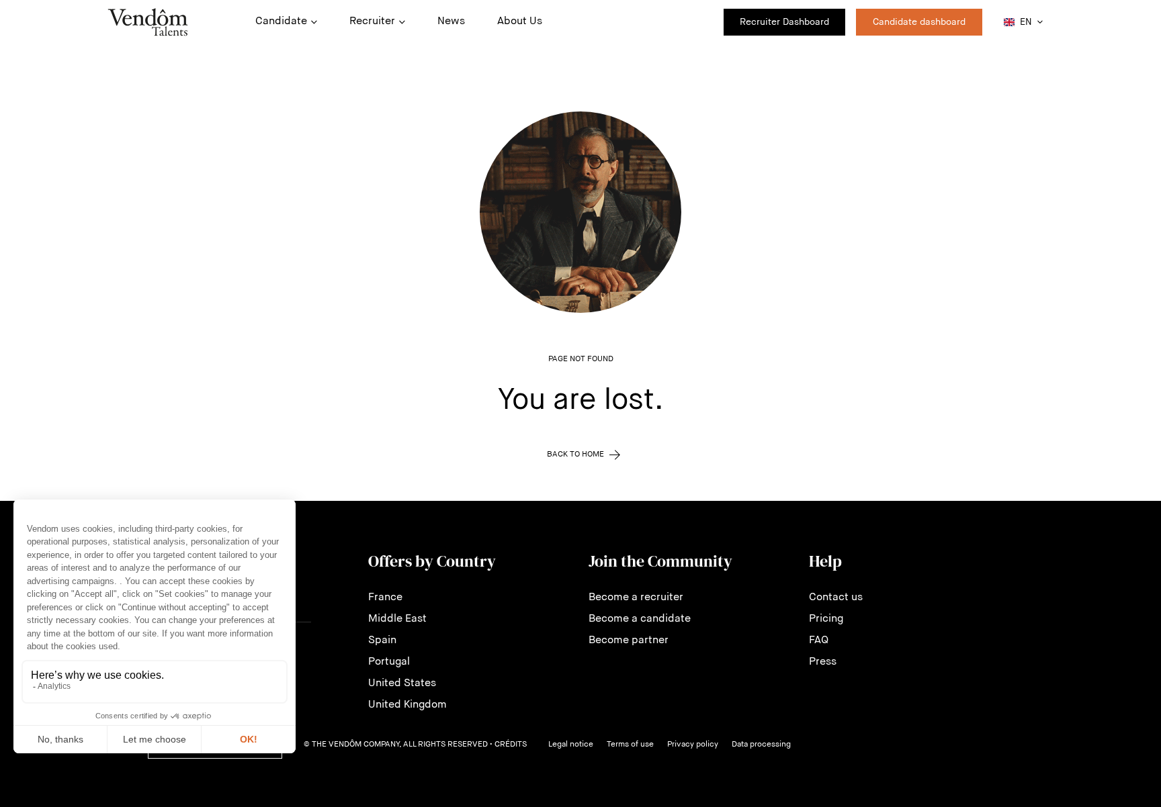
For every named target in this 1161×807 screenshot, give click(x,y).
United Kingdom (407, 705)
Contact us (836, 597)
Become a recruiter (636, 597)
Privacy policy (692, 745)
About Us (519, 21)
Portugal (389, 662)
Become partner (629, 640)
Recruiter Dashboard (784, 22)
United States (402, 683)
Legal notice (570, 745)
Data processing (761, 745)
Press (822, 662)
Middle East (397, 619)
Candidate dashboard (919, 22)
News (451, 21)
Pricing (826, 619)
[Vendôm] (148, 22)
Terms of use (630, 745)
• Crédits (508, 745)
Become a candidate (640, 619)
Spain (382, 640)
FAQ (818, 640)
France (385, 597)
